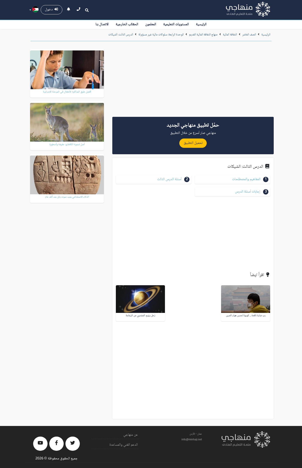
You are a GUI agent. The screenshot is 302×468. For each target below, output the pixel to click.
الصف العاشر (249, 34)
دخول (49, 10)
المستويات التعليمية (176, 24)
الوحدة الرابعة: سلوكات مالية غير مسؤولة (161, 34)
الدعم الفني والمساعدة (123, 445)
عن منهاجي (130, 435)
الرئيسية (201, 24)
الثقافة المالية (230, 34)
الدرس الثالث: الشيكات (120, 34)
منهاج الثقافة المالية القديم (203, 34)
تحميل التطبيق (193, 143)
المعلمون (150, 24)
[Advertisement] (193, 81)
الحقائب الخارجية (127, 24)
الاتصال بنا (102, 24)
